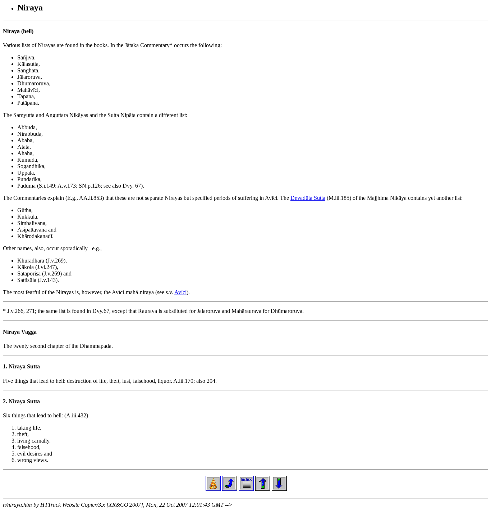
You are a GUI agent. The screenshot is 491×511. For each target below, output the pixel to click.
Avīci (180, 292)
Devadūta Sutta (307, 198)
